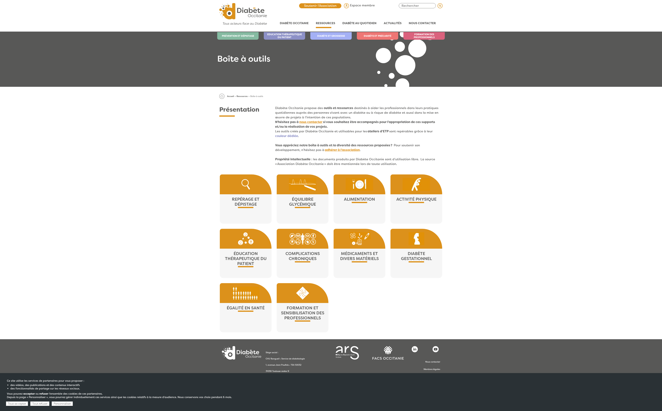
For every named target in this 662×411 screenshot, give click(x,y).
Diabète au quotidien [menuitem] (358, 23)
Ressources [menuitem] (323, 23)
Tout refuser (39, 403)
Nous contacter (432, 361)
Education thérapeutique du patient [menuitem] (284, 36)
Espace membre (362, 5)
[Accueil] (243, 14)
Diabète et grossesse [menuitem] (331, 35)
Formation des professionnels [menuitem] (424, 36)
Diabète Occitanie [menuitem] (292, 23)
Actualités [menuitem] (391, 23)
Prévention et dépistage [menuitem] (238, 35)
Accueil (230, 96)
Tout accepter (17, 403)
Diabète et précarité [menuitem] (377, 35)
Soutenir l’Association (320, 6)
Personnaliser (62, 403)
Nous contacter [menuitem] (422, 23)
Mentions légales (432, 369)
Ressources (242, 96)
